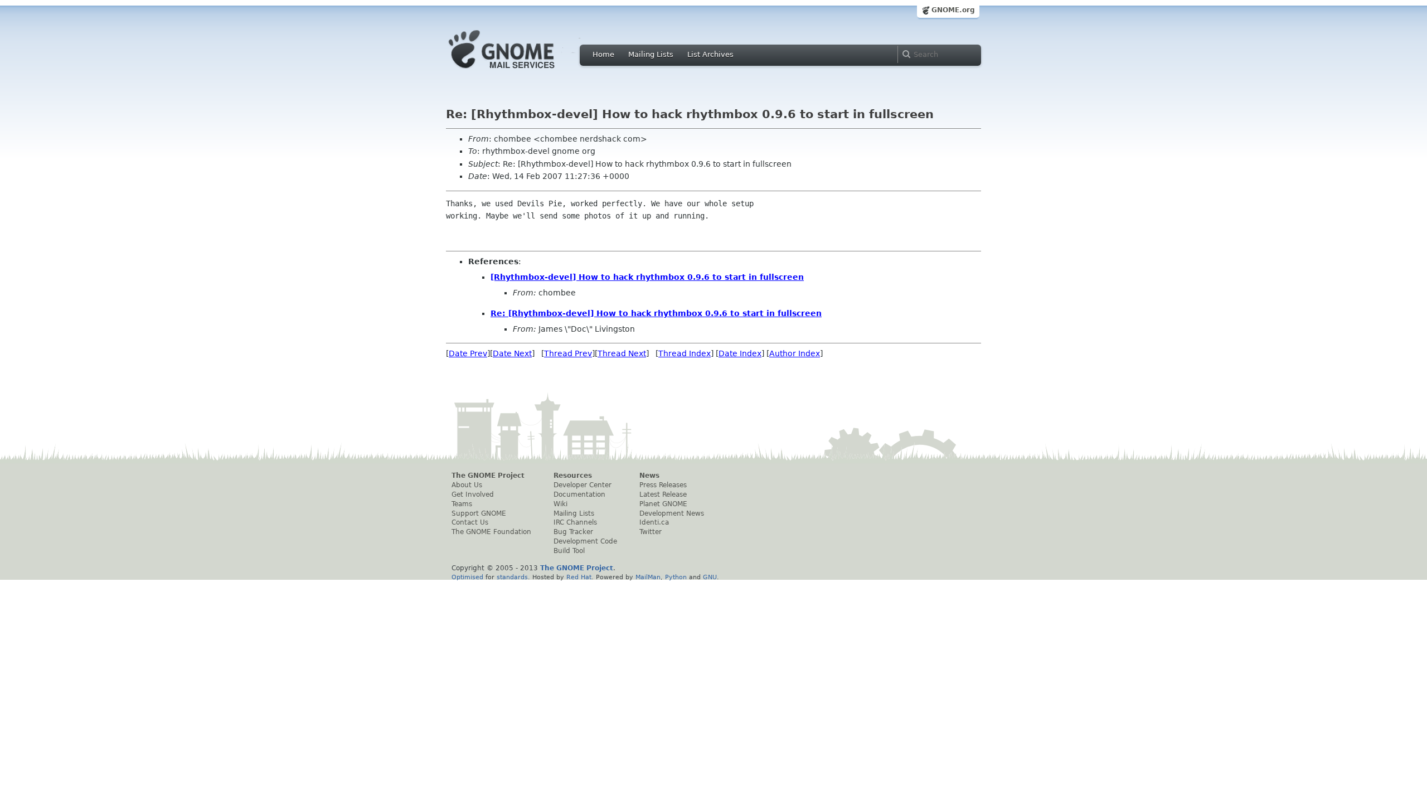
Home (603, 54)
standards (512, 577)
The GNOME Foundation (491, 532)
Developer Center (582, 485)
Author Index (794, 353)
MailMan (648, 577)
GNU (710, 577)
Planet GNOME (663, 504)
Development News (671, 513)
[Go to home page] (518, 71)
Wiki (560, 504)
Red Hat (578, 577)
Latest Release (663, 494)
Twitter (650, 532)
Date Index (740, 353)
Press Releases (663, 485)
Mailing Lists (650, 54)
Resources (573, 475)
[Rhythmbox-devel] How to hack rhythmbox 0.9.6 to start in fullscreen (647, 277)
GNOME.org (953, 10)
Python (676, 577)
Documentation (579, 494)
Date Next (512, 353)
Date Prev (468, 353)
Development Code (585, 541)
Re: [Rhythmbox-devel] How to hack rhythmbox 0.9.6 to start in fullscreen (656, 313)
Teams (462, 504)
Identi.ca (654, 522)
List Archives (710, 54)
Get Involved (473, 494)
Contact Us (470, 522)
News (649, 475)
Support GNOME (479, 513)
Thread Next (622, 353)
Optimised (467, 577)
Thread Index (684, 353)
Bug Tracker (573, 532)
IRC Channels (575, 522)
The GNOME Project (488, 475)
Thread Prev (568, 353)
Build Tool (569, 551)
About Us (467, 485)
